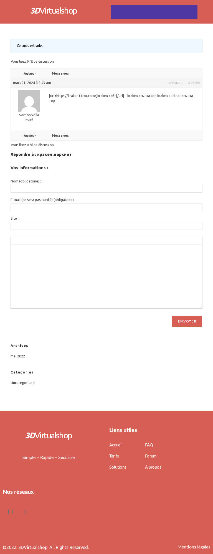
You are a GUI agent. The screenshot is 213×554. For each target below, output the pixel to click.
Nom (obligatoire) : (26, 181)
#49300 (194, 83)
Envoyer (187, 321)
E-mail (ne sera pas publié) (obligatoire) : (43, 200)
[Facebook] (8, 511)
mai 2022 (18, 356)
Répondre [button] (176, 83)
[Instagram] (25, 511)
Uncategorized (23, 383)
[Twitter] (12, 511)
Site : (15, 218)
